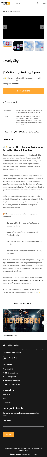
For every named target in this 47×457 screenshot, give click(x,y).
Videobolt (15, 84)
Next (42, 27)
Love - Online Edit (25, 112)
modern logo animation (24, 120)
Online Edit (36, 112)
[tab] (23, 139)
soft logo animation (28, 123)
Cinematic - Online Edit (24, 110)
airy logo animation (23, 116)
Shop (10, 11)
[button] (44, 322)
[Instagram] (10, 358)
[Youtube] (5, 358)
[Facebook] (14, 358)
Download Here (23, 91)
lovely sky (36, 118)
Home (5, 11)
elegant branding (26, 118)
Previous (5, 27)
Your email (7, 420)
